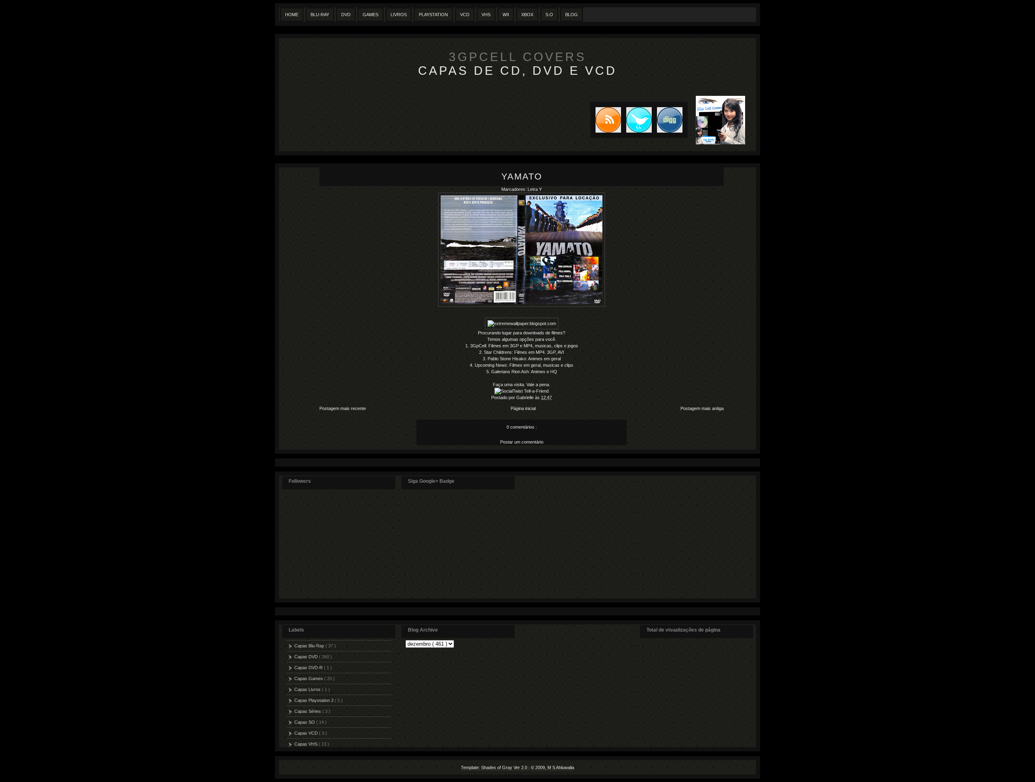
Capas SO (305, 722)
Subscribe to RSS (605, 120)
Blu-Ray (319, 14)
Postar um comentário (521, 442)
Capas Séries (308, 711)
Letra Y (535, 189)
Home (291, 14)
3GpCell (478, 345)
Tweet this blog (636, 120)
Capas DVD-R (309, 667)
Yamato (521, 176)
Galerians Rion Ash (510, 371)
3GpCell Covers (517, 56)
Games (370, 14)
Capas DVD (306, 656)
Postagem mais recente (342, 408)
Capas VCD (306, 733)
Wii (506, 14)
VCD (464, 14)
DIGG (670, 120)
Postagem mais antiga (702, 408)
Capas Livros (308, 689)
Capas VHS (306, 744)
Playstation (433, 14)
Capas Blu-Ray (309, 645)
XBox (527, 14)
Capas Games (309, 678)
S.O (549, 14)
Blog (571, 14)
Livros (399, 14)
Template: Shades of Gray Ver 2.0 (494, 767)
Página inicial (523, 408)
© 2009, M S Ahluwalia (552, 767)
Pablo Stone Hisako (507, 358)
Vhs (486, 14)
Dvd (346, 14)
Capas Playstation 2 (314, 700)
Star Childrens (498, 352)
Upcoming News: (491, 365)
